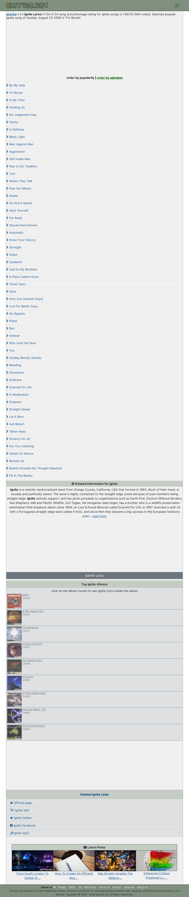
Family (13, 122)
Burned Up (16, 461)
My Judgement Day (22, 115)
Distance (14, 402)
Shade (13, 196)
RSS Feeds (90, 887)
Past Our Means (19, 188)
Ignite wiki (21, 810)
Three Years (17, 284)
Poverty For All (19, 439)
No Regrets (16, 313)
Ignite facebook (24, 825)
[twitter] (54, 887)
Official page (22, 803)
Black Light (16, 137)
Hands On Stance (20, 453)
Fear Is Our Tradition (22, 166)
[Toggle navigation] (177, 5)
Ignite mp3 (21, 833)
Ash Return (16, 424)
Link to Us (104, 887)
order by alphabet (110, 78)
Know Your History (21, 240)
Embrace (15, 380)
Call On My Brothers (22, 269)
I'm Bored (15, 92)
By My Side (16, 85)
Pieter (12, 321)
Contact (116, 887)
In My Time (16, 100)
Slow (12, 291)
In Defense (16, 129)
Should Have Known (22, 225)
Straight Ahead (19, 409)
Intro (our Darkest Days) (25, 299)
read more (99, 516)
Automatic (16, 232)
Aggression (16, 151)
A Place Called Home (23, 277)
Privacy (62, 887)
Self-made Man (19, 159)
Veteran (14, 335)
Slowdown (16, 372)
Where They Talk (20, 181)
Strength (14, 247)
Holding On (16, 107)
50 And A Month (20, 203)
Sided (12, 254)
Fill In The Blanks (20, 475)
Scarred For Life (20, 387)
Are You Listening (21, 446)
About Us (142, 887)
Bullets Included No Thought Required (35, 468)
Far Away (15, 218)
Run (11, 328)
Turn (11, 173)
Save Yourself (18, 210)
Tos (80, 887)
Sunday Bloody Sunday (25, 358)
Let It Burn (16, 416)
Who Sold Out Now (22, 343)
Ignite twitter (22, 818)
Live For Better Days (23, 306)
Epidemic (15, 262)
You (11, 350)
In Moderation (18, 394)
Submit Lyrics (94, 575)
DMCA (72, 887)
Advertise (129, 887)
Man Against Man (20, 144)
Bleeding (14, 365)
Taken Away (17, 431)
